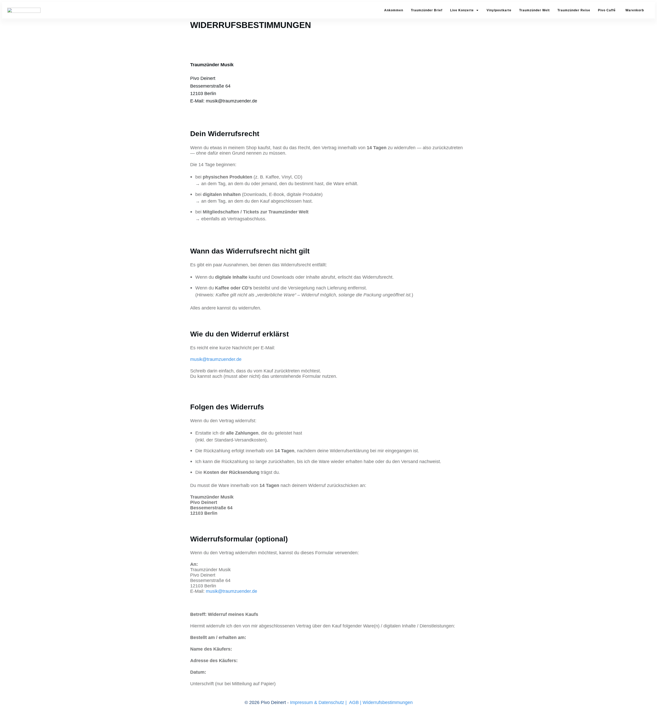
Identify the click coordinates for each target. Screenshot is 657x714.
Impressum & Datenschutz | (318, 702)
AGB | (355, 702)
